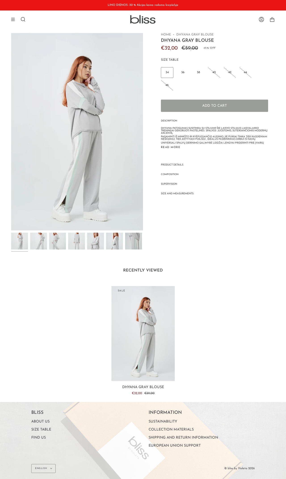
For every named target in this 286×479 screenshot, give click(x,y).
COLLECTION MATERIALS (171, 429)
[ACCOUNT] (261, 19)
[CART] (272, 19)
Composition (170, 174)
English (41, 468)
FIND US (38, 437)
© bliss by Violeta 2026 (239, 468)
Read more (170, 147)
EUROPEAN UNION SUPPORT (175, 446)
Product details (172, 165)
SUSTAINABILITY (163, 421)
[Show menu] (14, 19)
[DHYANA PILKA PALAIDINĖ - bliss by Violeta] (19, 241)
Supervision (169, 184)
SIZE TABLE (170, 60)
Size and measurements (177, 193)
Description (169, 121)
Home (166, 34)
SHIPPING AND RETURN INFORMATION (183, 437)
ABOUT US (40, 421)
